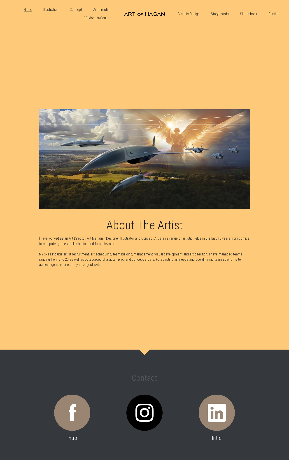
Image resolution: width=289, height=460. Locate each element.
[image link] (144, 14)
